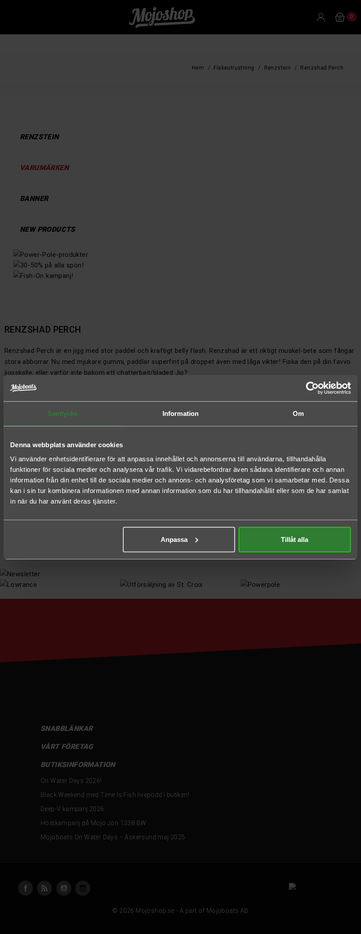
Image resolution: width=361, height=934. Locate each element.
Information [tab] (180, 413)
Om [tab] (298, 413)
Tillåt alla (294, 539)
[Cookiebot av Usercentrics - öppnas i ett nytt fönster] (312, 388)
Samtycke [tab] (63, 413)
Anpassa (174, 539)
